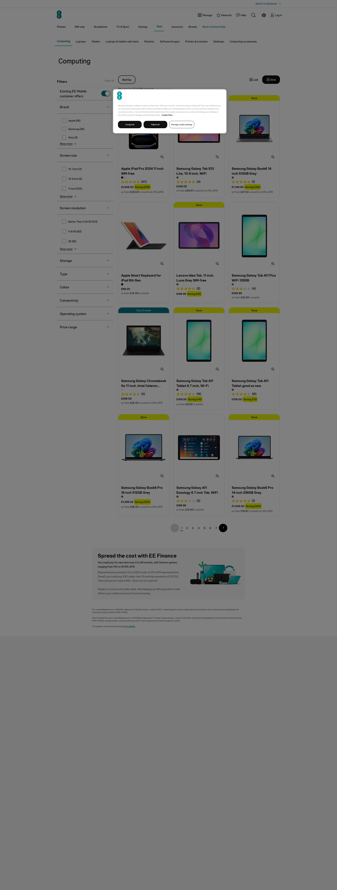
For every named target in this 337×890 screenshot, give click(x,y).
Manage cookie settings (181, 124)
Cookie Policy (167, 115)
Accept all (129, 124)
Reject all (155, 124)
